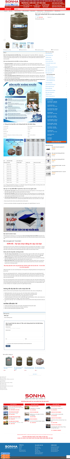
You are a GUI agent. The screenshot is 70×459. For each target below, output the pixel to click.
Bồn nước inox (37, 446)
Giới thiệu (20, 446)
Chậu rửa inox (37, 450)
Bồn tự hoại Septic (26, 10)
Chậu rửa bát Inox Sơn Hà (50, 84)
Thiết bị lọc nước (40, 10)
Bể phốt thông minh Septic (50, 90)
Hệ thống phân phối (22, 450)
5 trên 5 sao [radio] (18, 328)
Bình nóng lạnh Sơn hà (48, 10)
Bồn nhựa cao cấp (50, 75)
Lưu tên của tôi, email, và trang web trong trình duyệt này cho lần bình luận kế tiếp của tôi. (19, 343)
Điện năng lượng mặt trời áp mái (51, 67)
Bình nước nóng (37, 451)
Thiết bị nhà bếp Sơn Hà (50, 96)
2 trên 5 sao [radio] (8, 328)
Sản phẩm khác (57, 10)
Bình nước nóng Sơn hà (50, 92)
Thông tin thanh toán (23, 49)
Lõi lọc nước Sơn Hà (49, 61)
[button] (5, 40)
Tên (6, 338)
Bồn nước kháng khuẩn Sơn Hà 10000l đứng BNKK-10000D (18, 368)
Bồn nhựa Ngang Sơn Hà (51, 80)
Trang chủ (5, 10)
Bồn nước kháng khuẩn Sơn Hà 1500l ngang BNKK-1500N (40, 368)
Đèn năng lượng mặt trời (50, 69)
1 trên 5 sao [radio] (6, 328)
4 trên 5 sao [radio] (14, 328)
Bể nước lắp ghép (49, 88)
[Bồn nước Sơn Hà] (35, 3)
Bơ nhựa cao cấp (49, 59)
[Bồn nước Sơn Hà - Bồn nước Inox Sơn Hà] (8, 9)
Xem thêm (34, 374)
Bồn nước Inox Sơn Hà (50, 70)
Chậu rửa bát (32, 10)
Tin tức (20, 448)
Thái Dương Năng (17, 10)
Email (26, 338)
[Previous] (5, 26)
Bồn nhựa (36, 449)
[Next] (33, 26)
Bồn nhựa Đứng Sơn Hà (51, 79)
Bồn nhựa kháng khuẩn (46, 12)
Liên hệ (20, 447)
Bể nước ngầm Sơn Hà (50, 86)
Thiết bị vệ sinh (48, 57)
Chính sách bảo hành (55, 49)
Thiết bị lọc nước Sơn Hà (39, 452)
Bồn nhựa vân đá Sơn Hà (51, 77)
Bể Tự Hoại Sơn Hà (49, 55)
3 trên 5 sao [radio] (10, 328)
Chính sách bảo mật (54, 451)
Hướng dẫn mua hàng (7, 49)
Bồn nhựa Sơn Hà (38, 12)
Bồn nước (10, 10)
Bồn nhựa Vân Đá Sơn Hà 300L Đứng (8, 368)
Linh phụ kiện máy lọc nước (51, 63)
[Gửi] (65, 9)
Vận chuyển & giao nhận (39, 49)
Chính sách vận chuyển (55, 447)
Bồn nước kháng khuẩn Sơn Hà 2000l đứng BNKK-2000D (29, 368)
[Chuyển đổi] (66, 53)
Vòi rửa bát (48, 65)
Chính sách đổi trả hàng (55, 450)
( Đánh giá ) (37, 15)
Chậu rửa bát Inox (49, 53)
